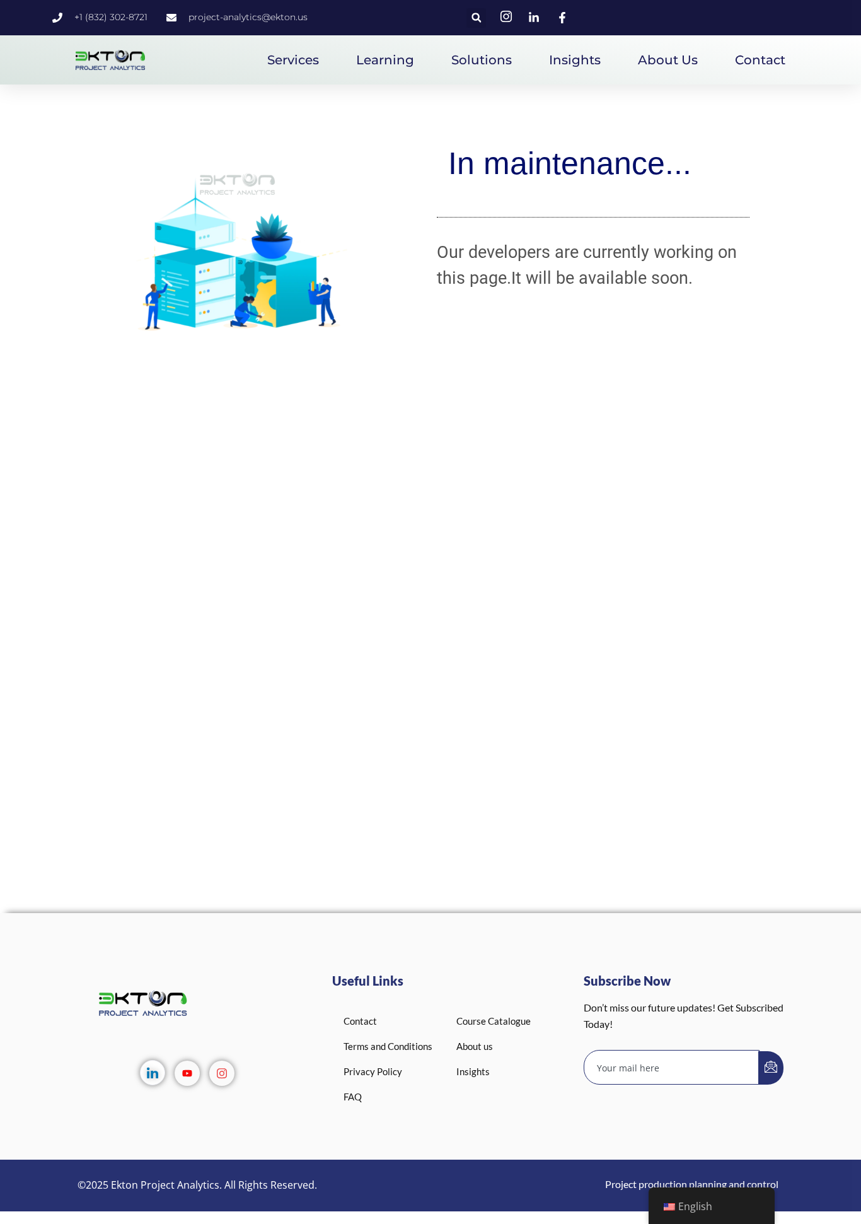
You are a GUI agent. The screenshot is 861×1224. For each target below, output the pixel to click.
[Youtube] (187, 1073)
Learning (385, 59)
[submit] (770, 1068)
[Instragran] (221, 1073)
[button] (476, 18)
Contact (760, 59)
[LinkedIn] (152, 1072)
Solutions (481, 59)
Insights (575, 59)
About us (668, 59)
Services (293, 59)
